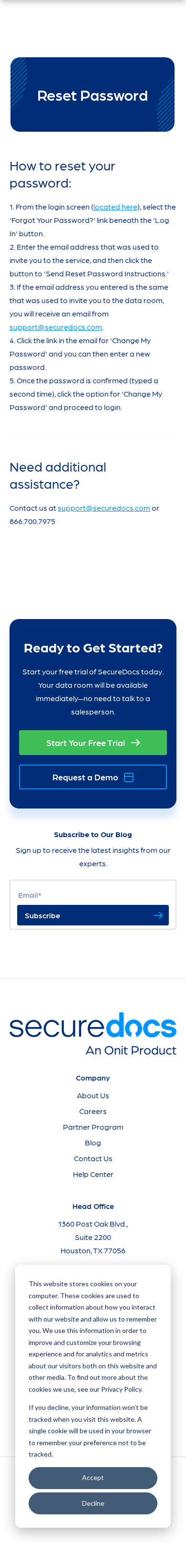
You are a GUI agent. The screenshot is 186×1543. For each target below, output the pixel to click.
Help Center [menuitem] (93, 1173)
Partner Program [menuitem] (93, 1126)
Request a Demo (85, 777)
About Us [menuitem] (93, 1095)
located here (115, 206)
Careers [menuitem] (93, 1110)
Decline (93, 1503)
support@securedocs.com (56, 326)
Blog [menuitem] (93, 1142)
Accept (93, 1477)
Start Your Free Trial (85, 742)
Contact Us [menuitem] (93, 1158)
